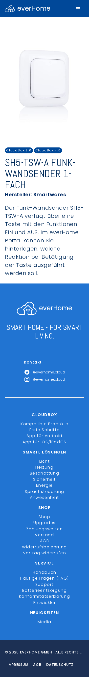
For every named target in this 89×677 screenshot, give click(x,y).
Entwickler (44, 602)
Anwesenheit (44, 497)
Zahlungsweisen (44, 529)
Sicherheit (44, 479)
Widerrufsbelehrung (44, 547)
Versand (44, 535)
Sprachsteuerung (44, 491)
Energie (44, 485)
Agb (37, 664)
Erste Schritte (44, 430)
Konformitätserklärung (44, 596)
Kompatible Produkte (44, 424)
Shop (44, 517)
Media (44, 622)
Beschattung (44, 473)
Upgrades (44, 523)
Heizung (44, 467)
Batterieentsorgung (44, 590)
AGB (44, 541)
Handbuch (44, 572)
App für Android (44, 436)
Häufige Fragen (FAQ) (44, 578)
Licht (44, 461)
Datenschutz (59, 664)
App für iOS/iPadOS (44, 442)
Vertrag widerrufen (44, 553)
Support (44, 584)
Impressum (17, 664)
